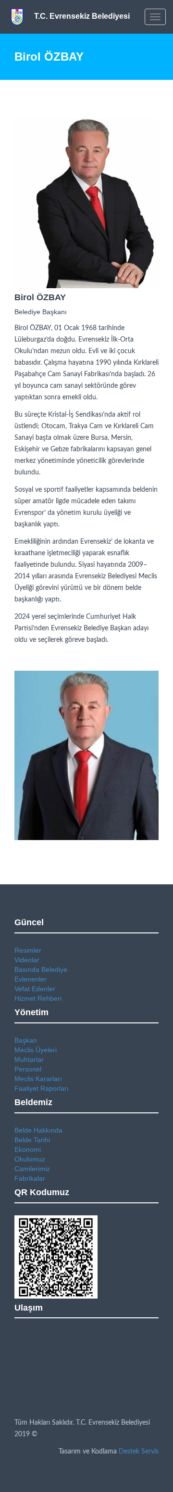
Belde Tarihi (32, 1140)
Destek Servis (139, 1451)
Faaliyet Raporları (41, 1088)
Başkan (25, 1040)
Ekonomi (27, 1149)
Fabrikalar (29, 1178)
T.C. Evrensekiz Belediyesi (82, 16)
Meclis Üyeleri (35, 1050)
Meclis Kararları (38, 1079)
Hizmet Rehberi (38, 998)
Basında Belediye (40, 969)
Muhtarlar (29, 1059)
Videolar (26, 960)
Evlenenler (30, 979)
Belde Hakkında (38, 1130)
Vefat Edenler (34, 989)
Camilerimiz (32, 1169)
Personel (27, 1069)
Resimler (27, 950)
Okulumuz (29, 1159)
